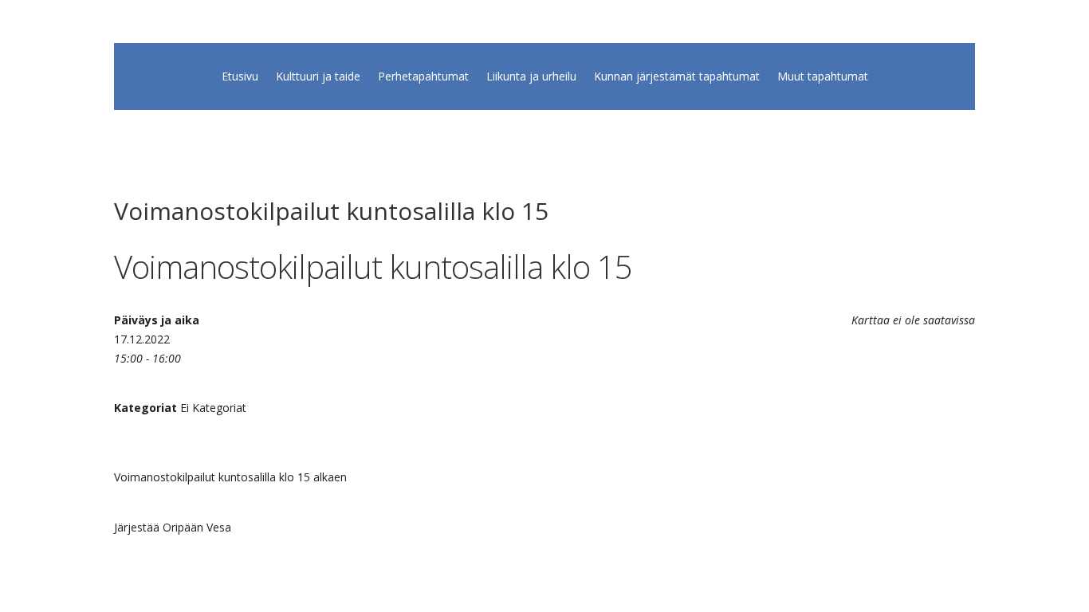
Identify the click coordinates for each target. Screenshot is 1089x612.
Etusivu (240, 77)
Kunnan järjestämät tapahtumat (677, 77)
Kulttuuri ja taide (318, 77)
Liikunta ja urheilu (531, 77)
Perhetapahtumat (423, 77)
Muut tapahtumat (822, 77)
